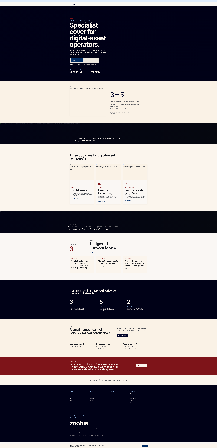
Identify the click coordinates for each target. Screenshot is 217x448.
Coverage (98, 3)
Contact (115, 3)
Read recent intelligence (91, 60)
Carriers (107, 3)
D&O (70, 398)
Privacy (131, 400)
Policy (81, 446)
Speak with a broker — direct (75, 64)
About (112, 3)
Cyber (71, 400)
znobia (72, 4)
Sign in (140, 3)
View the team (122, 335)
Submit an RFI (142, 365)
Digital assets (72, 393)
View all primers (93, 252)
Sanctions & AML (133, 398)
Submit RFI (145, 3)
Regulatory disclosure (134, 393)
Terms (131, 402)
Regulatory (92, 398)
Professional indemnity (73, 402)
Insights (103, 3)
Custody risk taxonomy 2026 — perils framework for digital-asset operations (135, 263)
